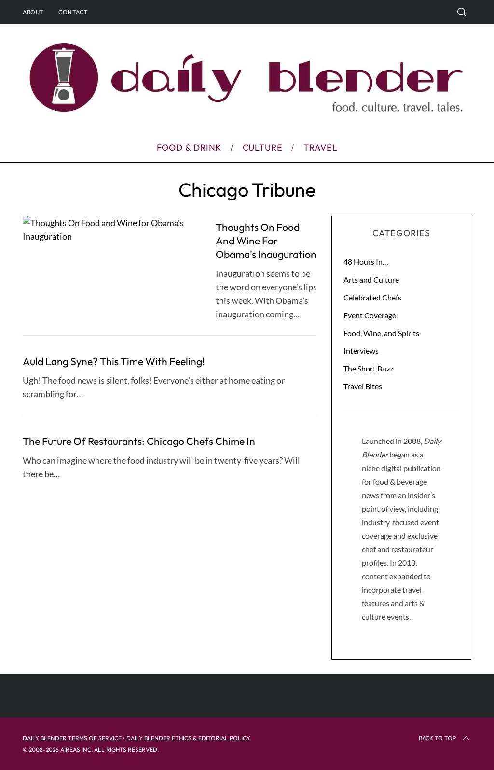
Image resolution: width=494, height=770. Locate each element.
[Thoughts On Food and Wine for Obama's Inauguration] (112, 229)
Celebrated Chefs (372, 297)
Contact (73, 11)
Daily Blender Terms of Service (72, 737)
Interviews (361, 350)
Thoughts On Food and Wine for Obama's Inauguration (266, 240)
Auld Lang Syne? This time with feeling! (114, 361)
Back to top (437, 737)
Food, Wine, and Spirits (381, 333)
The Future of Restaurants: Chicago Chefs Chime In (139, 441)
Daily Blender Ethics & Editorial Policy (188, 737)
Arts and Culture (371, 279)
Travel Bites (362, 386)
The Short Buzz (368, 368)
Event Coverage (369, 315)
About (33, 11)
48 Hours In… (365, 261)
